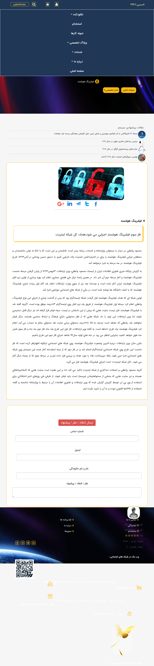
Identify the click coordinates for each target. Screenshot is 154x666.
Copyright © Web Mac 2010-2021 (126, 663)
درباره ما (67, 525)
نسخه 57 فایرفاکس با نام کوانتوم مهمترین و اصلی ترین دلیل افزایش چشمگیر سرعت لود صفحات (95, 133)
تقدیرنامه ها (65, 519)
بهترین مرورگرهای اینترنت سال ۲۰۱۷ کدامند (119, 156)
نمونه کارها (77, 33)
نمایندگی (132, 525)
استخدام (77, 24)
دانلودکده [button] (78, 14)
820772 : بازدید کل (53, 582)
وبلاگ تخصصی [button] (78, 43)
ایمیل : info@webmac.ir (108, 614)
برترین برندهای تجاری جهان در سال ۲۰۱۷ (119, 141)
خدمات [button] (78, 52)
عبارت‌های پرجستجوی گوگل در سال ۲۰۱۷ (120, 149)
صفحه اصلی (77, 71)
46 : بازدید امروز (88, 582)
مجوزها (68, 531)
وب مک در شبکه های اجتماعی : (124, 557)
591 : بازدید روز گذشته (71, 582)
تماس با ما (131, 519)
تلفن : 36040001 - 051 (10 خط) (37, 604)
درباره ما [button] (78, 61)
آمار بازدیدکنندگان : (124, 587)
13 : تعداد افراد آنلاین (104, 582)
